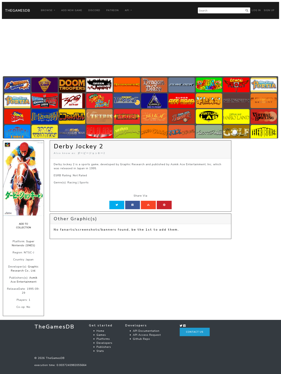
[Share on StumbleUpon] (148, 205)
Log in (256, 10)
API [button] (127, 10)
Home (100, 331)
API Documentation (146, 331)
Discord (94, 10)
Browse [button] (47, 10)
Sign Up (269, 10)
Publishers (104, 347)
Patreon (112, 10)
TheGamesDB (17, 10)
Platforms (103, 339)
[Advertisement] (140, 47)
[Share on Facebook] (132, 205)
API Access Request (147, 335)
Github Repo (141, 339)
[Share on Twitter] (116, 205)
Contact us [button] (194, 331)
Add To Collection (23, 225)
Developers (104, 343)
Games (101, 335)
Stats (100, 351)
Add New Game (71, 10)
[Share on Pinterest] (164, 205)
